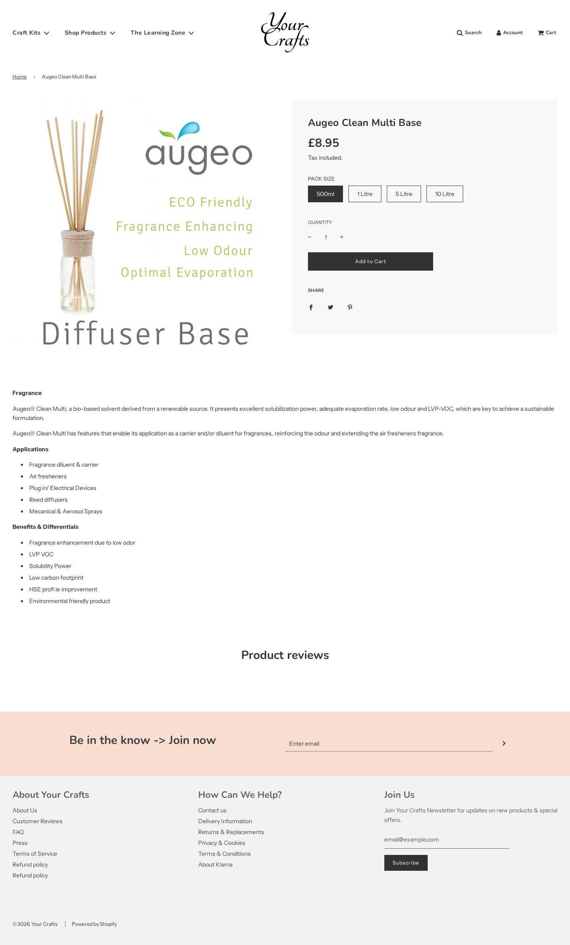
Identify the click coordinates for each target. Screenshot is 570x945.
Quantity (320, 222)
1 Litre (365, 194)
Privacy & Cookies (221, 843)
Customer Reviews (38, 821)
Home (20, 76)
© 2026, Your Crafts (35, 924)
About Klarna (215, 864)
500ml (325, 194)
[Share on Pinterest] (350, 307)
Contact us (212, 810)
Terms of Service (35, 853)
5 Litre (404, 194)
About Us (25, 810)
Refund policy (30, 864)
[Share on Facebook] (311, 307)
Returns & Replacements (231, 832)
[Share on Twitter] (330, 307)
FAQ (18, 832)
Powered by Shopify (94, 924)
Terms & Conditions (224, 853)
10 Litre (444, 194)
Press (20, 843)
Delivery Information (225, 821)
